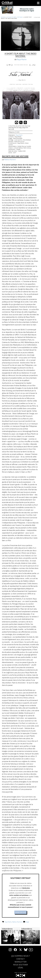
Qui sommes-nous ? (20, 956)
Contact (20, 959)
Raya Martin (22, 59)
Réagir (27, 922)
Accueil (3, 17)
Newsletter (20, 962)
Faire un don (20, 912)
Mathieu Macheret (17, 922)
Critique (20, 17)
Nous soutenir (20, 965)
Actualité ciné (11, 17)
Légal (20, 968)
